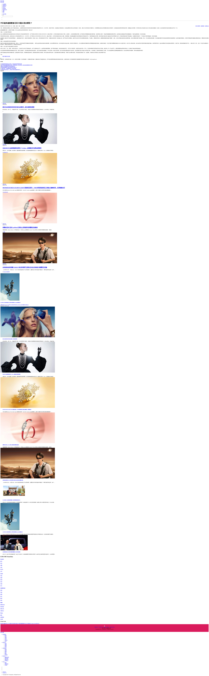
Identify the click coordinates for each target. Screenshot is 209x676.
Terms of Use (112, 627)
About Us (96, 627)
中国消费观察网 (21, 623)
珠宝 (1, 563)
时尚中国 (2, 0)
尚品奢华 (4, 4)
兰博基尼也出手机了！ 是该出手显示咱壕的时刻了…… (11, 69)
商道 (1, 600)
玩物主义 (2, 610)
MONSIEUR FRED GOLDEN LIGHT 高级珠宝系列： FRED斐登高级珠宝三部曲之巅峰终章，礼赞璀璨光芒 (17, 409)
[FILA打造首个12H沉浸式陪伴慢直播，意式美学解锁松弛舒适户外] (14, 498)
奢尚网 (1, 623)
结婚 (1, 583)
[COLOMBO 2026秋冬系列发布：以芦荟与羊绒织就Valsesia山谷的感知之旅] (9, 529)
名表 (1, 567)
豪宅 (1, 561)
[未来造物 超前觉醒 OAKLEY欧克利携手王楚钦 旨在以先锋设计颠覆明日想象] (27, 478)
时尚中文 (37, 623)
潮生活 (16, 623)
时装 (1, 581)
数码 (1, 598)
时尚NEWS (5, 9)
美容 (1, 575)
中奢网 (10, 623)
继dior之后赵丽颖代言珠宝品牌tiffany (8, 66)
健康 (1, 594)
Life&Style (4, 5)
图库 (1, 615)
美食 (1, 592)
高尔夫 (1, 569)
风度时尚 (29, 623)
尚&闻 (1, 619)
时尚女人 (4, 6)
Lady (1, 573)
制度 (9, 56)
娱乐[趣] (4, 8)
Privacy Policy (106, 627)
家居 (1, 590)
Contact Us (101, 627)
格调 (1, 579)
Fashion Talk (33, 623)
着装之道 (2, 608)
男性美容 (2, 606)
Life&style (4, 648)
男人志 (4, 7)
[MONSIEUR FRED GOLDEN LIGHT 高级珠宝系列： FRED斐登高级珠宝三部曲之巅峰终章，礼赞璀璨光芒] (27, 407)
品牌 (3, 10)
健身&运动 (2, 604)
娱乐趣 (6, 654)
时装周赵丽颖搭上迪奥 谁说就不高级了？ (9, 67)
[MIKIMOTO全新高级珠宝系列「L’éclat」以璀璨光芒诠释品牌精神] (27, 372)
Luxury (2, 559)
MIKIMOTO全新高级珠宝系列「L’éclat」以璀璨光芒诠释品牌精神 (11, 374)
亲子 (1, 585)
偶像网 (4, 623)
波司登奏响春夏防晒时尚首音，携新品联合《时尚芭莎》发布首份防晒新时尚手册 (16, 65)
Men (1, 602)
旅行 (1, 596)
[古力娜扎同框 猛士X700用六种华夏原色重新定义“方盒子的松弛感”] (14, 549)
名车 (1, 571)
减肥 (1, 577)
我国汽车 (6, 56)
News (1, 613)
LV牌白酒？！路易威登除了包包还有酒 (8, 68)
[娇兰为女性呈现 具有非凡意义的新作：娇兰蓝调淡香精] (27, 336)
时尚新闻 (13, 623)
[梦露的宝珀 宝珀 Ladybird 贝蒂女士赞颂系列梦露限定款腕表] (27, 442)
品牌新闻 (2, 617)
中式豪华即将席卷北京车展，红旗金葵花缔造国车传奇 (11, 63)
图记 (3, 56)
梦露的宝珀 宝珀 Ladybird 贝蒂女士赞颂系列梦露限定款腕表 (11, 444)
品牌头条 (6, 663)
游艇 (1, 565)
